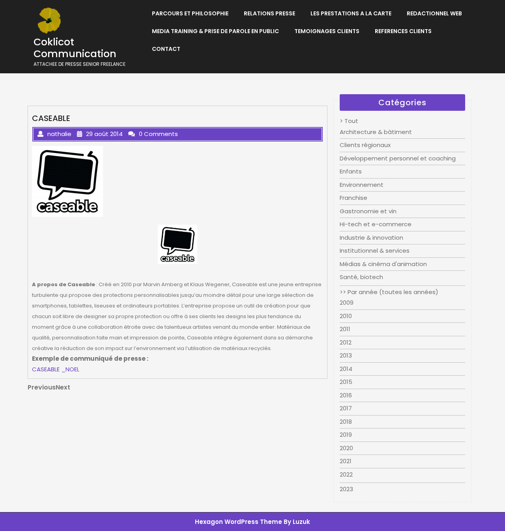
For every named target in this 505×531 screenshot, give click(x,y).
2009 (347, 302)
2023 (346, 489)
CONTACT (166, 49)
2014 (346, 369)
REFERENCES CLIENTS (403, 31)
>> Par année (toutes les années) (389, 292)
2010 (346, 316)
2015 (346, 382)
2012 (346, 342)
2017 (346, 408)
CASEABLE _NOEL (55, 369)
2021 (346, 461)
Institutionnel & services (375, 250)
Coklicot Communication (75, 48)
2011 (345, 329)
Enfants (351, 171)
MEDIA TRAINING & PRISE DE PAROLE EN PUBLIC (215, 31)
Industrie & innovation (371, 237)
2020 (346, 448)
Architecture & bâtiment (376, 132)
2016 (346, 395)
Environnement (361, 185)
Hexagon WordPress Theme (238, 522)
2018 (346, 421)
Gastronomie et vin (368, 211)
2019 (346, 434)
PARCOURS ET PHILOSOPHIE (190, 13)
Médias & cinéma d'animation (383, 264)
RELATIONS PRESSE (269, 13)
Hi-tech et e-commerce (375, 224)
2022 (346, 474)
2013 (346, 355)
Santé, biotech (361, 277)
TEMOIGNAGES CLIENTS (326, 31)
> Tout (349, 121)
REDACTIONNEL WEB (434, 13)
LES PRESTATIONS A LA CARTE (350, 13)
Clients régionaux (365, 145)
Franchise (353, 198)
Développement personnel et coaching (398, 158)
